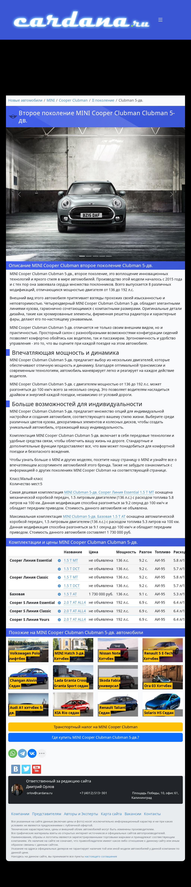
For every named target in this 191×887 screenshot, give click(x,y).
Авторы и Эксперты (81, 813)
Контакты (152, 813)
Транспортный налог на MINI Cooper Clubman (95, 726)
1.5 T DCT (72, 568)
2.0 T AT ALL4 (75, 602)
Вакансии (133, 813)
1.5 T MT (71, 560)
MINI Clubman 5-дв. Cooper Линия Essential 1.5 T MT (109, 492)
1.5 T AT (70, 594)
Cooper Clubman (73, 100)
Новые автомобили (25, 100)
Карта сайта (111, 813)
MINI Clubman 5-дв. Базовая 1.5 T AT (94, 516)
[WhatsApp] (12, 753)
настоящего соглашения (101, 856)
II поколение (103, 100)
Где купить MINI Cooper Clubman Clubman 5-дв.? (95, 737)
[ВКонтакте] (32, 753)
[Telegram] (22, 753)
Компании (20, 813)
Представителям (46, 813)
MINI (51, 100)
